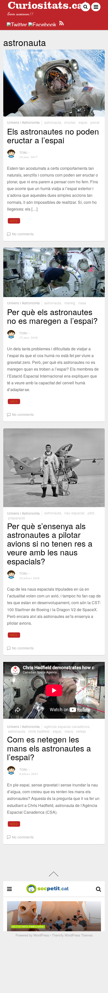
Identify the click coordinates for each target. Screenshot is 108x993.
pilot (91, 512)
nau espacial (74, 512)
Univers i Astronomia (23, 122)
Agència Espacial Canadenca (66, 726)
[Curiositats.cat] (48, 7)
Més (14, 221)
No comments (23, 233)
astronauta (52, 122)
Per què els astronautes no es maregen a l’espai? (52, 316)
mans (69, 731)
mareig (69, 302)
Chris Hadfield (38, 731)
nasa (82, 302)
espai (83, 122)
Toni (23, 152)
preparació (16, 517)
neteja (81, 731)
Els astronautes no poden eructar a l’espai (53, 135)
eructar (69, 122)
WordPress (41, 935)
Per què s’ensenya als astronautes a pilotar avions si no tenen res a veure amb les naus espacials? (49, 543)
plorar (95, 122)
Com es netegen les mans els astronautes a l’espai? (49, 747)
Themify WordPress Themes (72, 935)
